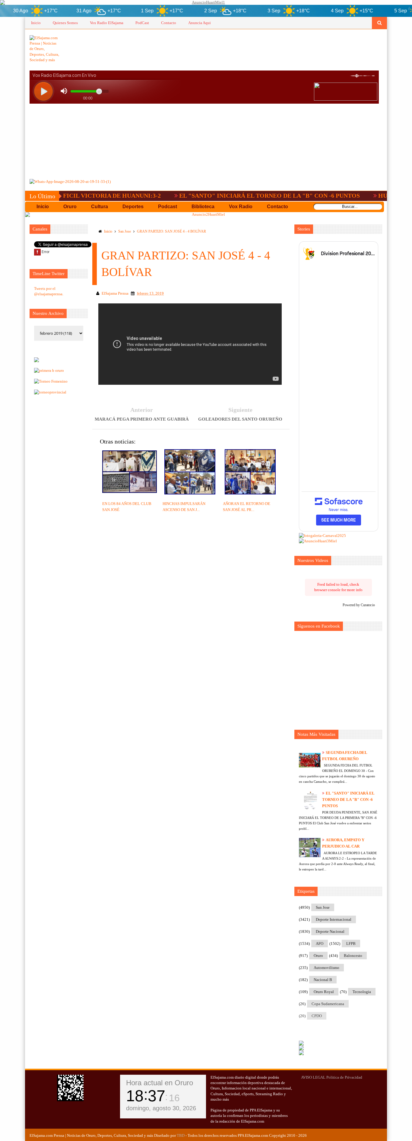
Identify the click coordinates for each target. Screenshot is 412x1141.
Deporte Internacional (333, 919)
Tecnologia (362, 991)
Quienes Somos (65, 22)
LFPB (351, 943)
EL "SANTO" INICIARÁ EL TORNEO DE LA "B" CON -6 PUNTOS (247, 195)
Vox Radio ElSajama (106, 22)
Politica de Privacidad (344, 1077)
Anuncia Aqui (199, 22)
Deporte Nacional (330, 931)
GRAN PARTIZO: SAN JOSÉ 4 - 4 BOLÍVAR (171, 231)
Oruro (318, 955)
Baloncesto (353, 955)
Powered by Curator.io (359, 605)
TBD (181, 1135)
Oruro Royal (324, 991)
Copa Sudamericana (328, 1004)
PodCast (142, 22)
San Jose (124, 231)
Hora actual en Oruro (159, 1083)
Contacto (168, 22)
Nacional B (323, 979)
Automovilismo (326, 967)
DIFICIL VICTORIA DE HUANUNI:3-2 (86, 195)
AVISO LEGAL (313, 1077)
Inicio (36, 22)
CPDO (317, 1016)
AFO (319, 943)
